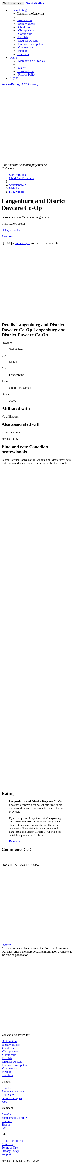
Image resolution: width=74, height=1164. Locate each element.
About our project (12, 1140)
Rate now (7, 236)
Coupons (7, 1121)
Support (6, 1154)
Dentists (22, 37)
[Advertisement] (37, 124)
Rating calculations (13, 1091)
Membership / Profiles (31, 61)
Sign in (13, 78)
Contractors (24, 33)
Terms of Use (25, 71)
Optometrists (25, 47)
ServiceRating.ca (12, 1098)
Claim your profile (11, 230)
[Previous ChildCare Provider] (3, 858)
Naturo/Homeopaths (30, 44)
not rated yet (22, 243)
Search (21, 67)
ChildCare (24, 27)
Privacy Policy (26, 74)
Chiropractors (26, 30)
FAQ (5, 1101)
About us (7, 1144)
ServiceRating (18, 10)
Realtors (22, 50)
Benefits (6, 1088)
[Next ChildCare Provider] (6, 858)
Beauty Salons (26, 23)
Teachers (23, 54)
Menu (13, 57)
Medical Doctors (27, 40)
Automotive (24, 20)
